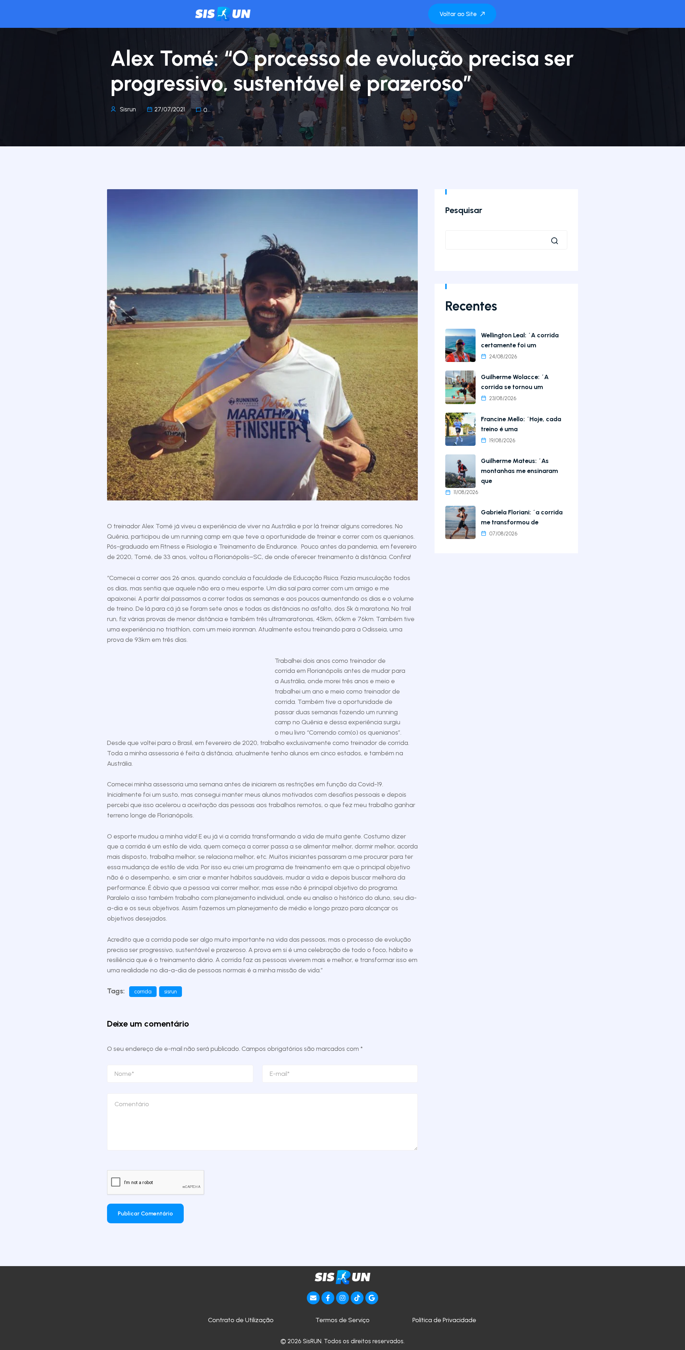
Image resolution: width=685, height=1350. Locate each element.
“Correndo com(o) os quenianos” (353, 732)
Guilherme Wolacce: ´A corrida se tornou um (515, 382)
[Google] (371, 1297)
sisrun (170, 991)
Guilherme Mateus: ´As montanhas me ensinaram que (519, 471)
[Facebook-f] (327, 1297)
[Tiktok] (357, 1297)
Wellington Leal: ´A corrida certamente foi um (520, 340)
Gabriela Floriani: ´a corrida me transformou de (522, 517)
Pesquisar (463, 210)
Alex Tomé (157, 526)
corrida (143, 991)
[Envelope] (313, 1297)
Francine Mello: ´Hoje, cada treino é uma (521, 424)
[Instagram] (342, 1297)
